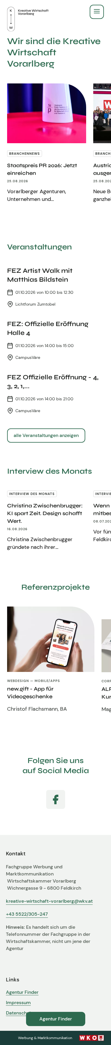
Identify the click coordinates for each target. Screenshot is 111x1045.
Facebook (55, 799)
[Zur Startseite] (28, 12)
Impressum (18, 1003)
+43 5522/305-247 (27, 914)
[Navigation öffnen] (97, 12)
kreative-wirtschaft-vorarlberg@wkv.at (49, 901)
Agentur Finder (22, 992)
